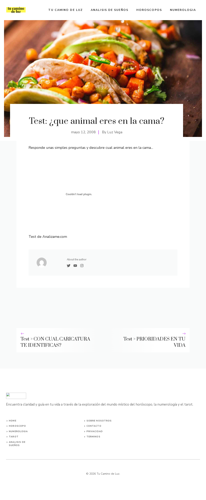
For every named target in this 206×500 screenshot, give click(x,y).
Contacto (94, 426)
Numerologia (183, 10)
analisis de (17, 442)
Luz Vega (114, 132)
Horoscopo (17, 426)
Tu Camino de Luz (65, 10)
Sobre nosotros (99, 420)
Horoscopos (149, 10)
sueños (14, 445)
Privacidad (95, 431)
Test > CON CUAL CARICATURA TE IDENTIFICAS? (55, 342)
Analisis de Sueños (109, 10)
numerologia (18, 431)
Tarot (14, 436)
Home (12, 420)
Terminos (93, 436)
